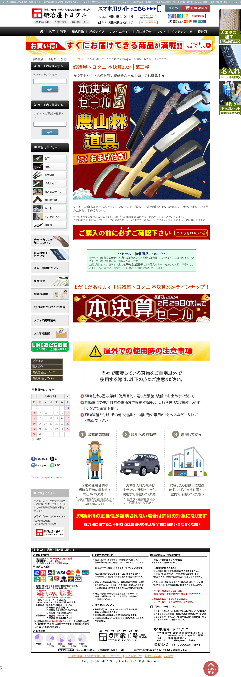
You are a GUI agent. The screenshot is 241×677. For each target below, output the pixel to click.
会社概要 (62, 22)
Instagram (41, 465)
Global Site (43, 22)
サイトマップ (133, 656)
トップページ (80, 59)
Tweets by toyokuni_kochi (46, 477)
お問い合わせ (81, 22)
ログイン (173, 8)
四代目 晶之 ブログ (43, 372)
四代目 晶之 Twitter (43, 378)
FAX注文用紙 (147, 22)
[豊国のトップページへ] (41, 32)
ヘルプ (168, 656)
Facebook (41, 459)
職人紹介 (37, 366)
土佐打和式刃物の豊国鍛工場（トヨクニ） (95, 656)
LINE (57, 465)
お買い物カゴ (199, 8)
